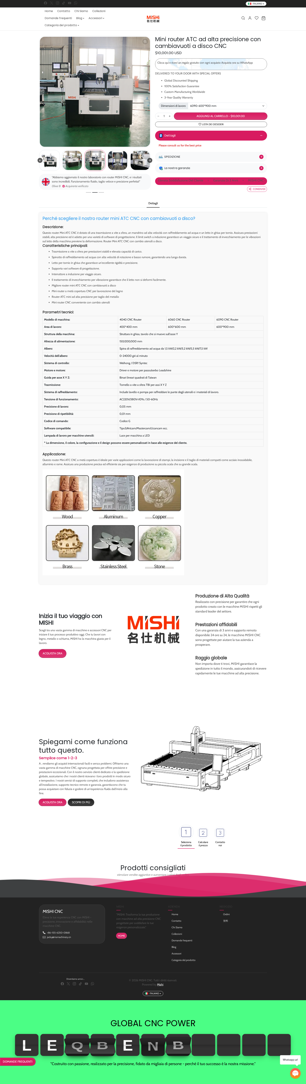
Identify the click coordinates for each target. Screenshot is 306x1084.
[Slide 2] (95, 192)
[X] (52, 3)
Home (49, 11)
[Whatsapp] (76, 3)
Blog (174, 947)
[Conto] (249, 18)
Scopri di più (81, 802)
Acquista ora (52, 653)
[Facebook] (45, 3)
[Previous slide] (40, 160)
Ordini (226, 914)
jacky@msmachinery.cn (59, 937)
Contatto (63, 11)
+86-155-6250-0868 (58, 932)
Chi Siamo (81, 11)
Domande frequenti (58, 18)
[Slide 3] (101, 192)
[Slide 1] (88, 192)
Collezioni (98, 11)
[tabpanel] (153, 397)
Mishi (160, 984)
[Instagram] (58, 3)
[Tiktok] (64, 3)
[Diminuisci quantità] (158, 116)
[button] (243, 18)
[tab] (153, 203)
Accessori (176, 953)
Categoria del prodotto (184, 960)
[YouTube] (70, 3)
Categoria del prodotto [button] (61, 25)
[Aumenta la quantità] (169, 116)
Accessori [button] (95, 18)
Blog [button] (79, 18)
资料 (225, 920)
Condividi (259, 189)
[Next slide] (149, 160)
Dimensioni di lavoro (173, 105)
